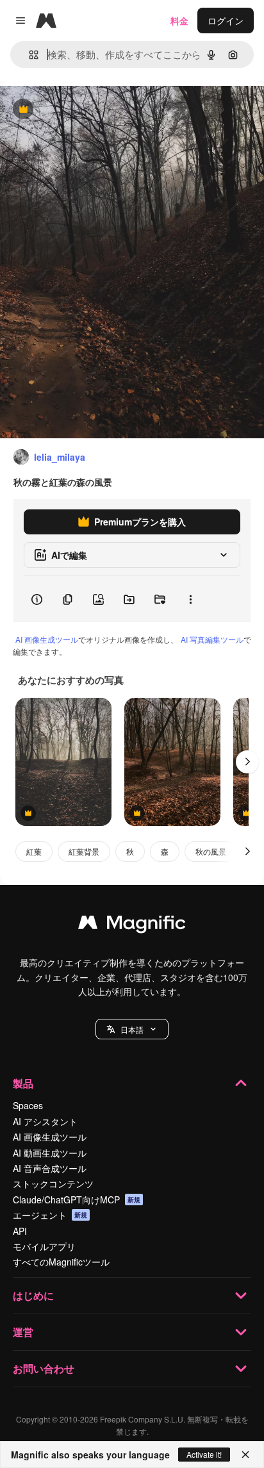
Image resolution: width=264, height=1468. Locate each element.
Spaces (28, 1105)
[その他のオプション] (190, 599)
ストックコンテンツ (53, 1183)
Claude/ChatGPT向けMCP (76, 1199)
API (20, 1231)
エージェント (50, 1214)
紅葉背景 (84, 851)
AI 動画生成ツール (50, 1152)
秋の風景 (210, 851)
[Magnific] (132, 925)
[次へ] (247, 762)
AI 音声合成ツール (50, 1168)
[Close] (245, 1454)
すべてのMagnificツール (61, 1261)
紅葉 (34, 851)
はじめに (33, 1295)
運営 (23, 1331)
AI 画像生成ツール (46, 639)
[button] (132, 1029)
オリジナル (88, 110)
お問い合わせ (43, 1368)
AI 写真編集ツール (212, 639)
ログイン (225, 20)
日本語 (132, 1029)
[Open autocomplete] (28, 55)
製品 (23, 1083)
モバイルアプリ (44, 1246)
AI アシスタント (45, 1121)
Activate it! (204, 1454)
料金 (179, 20)
